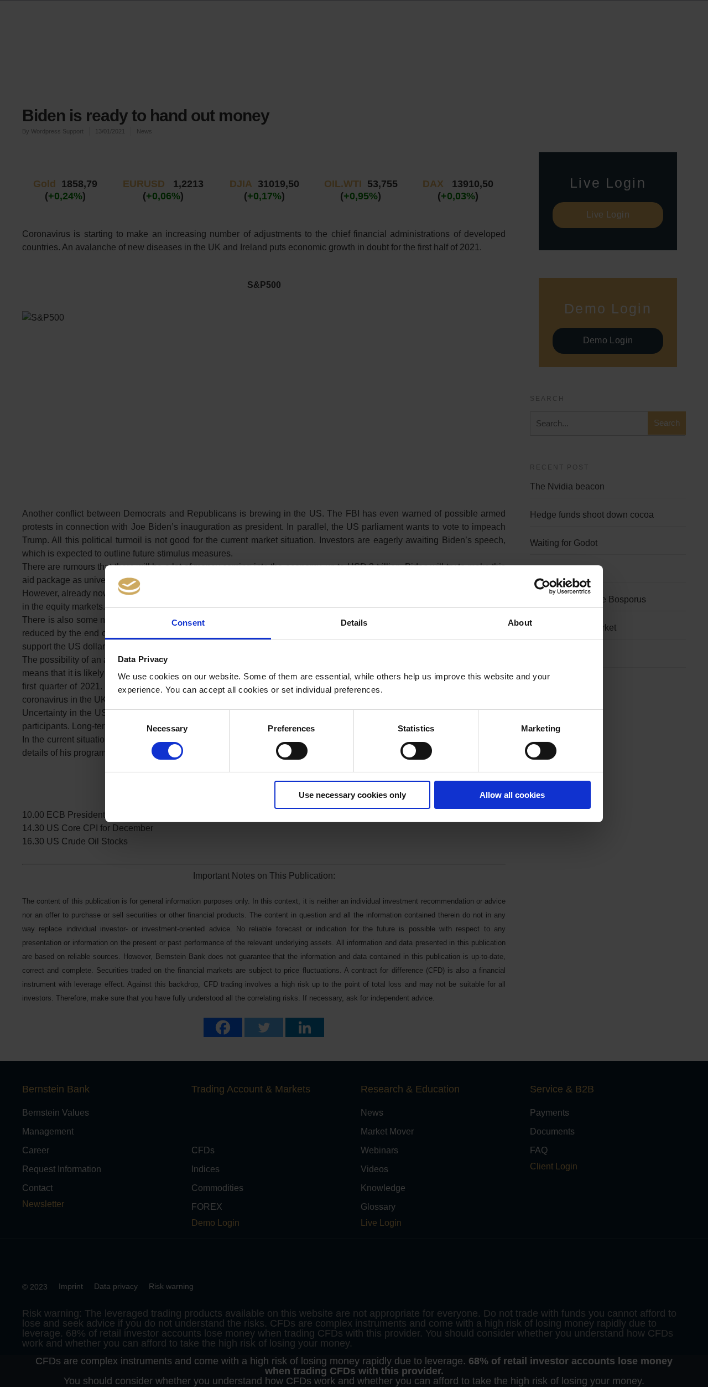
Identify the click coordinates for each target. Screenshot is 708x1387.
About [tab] (520, 622)
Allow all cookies (512, 795)
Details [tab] (354, 622)
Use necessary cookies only (352, 795)
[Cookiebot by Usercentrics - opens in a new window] (542, 586)
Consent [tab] (188, 622)
